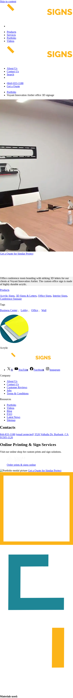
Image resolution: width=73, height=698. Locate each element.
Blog (9, 411)
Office (34, 310)
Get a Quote (13, 86)
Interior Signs (60, 295)
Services (11, 34)
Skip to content (8, 1)
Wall (43, 310)
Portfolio (11, 38)
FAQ (9, 414)
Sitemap (11, 420)
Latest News (13, 417)
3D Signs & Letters (26, 295)
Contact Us (13, 71)
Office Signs (44, 295)
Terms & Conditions (18, 393)
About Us (12, 68)
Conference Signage (11, 298)
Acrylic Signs (7, 295)
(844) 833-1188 (15, 83)
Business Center (8, 310)
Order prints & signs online (21, 464)
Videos (10, 41)
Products (11, 31)
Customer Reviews (17, 387)
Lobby (24, 310)
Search (10, 74)
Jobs (9, 390)
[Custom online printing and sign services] (16, 461)
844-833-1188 (7, 434)
